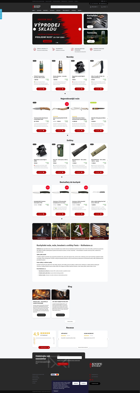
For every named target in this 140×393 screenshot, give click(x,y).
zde (63, 388)
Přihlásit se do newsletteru (62, 363)
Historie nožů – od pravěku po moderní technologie (40, 302)
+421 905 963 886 (95, 376)
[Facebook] (90, 379)
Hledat (76, 6)
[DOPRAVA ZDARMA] (98, 109)
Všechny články (70, 321)
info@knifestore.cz (95, 374)
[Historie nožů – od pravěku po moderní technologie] (41, 294)
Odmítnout (76, 383)
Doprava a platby (48, 1)
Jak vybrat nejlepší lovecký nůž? (60, 301)
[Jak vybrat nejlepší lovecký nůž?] (60, 294)
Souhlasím (83, 383)
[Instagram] (92, 379)
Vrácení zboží (70, 1)
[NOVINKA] (41, 67)
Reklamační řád (64, 1)
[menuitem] (34, 10)
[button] (34, 29)
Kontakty (76, 1)
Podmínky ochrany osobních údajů (38, 1)
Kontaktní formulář (95, 383)
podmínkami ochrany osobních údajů (73, 360)
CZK (104, 1)
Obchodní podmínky (56, 1)
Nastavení (56, 391)
